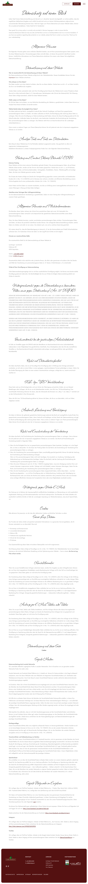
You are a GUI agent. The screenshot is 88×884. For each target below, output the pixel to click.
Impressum (12, 77)
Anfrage (67, 4)
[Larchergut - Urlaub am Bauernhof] (67, 865)
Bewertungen (37, 874)
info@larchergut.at (18, 256)
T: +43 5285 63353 (29, 861)
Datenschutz (10, 874)
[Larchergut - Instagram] (6, 866)
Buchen (76, 4)
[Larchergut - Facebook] (8, 866)
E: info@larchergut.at (29, 863)
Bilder (46, 874)
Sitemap (28, 874)
